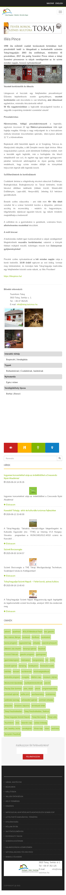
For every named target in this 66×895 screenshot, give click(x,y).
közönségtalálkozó (41, 671)
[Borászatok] (38, 448)
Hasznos (10, 806)
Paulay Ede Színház (13, 688)
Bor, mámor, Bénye (12, 637)
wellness (55, 728)
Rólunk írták (12, 827)
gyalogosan (41, 654)
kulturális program (12, 677)
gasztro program (27, 654)
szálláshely (50, 694)
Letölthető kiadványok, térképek (21, 817)
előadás (36, 642)
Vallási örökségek (14, 796)
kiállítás (8, 671)
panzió (47, 682)
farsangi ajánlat (29, 648)
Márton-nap (36, 677)
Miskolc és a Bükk (14, 857)
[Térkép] (52, 448)
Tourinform (9, 722)
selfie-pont (25, 694)
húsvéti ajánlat (11, 665)
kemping (22, 665)
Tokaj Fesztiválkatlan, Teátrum (36, 711)
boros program (11, 642)
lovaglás (25, 677)
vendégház (27, 728)
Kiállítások (11, 792)
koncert (16, 671)
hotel (52, 660)
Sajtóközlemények (14, 831)
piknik (37, 688)
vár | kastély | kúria (12, 728)
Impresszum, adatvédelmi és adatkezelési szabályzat (30, 812)
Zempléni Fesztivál (12, 734)
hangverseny (38, 660)
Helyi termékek (13, 801)
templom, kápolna (22, 705)
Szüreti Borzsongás (13, 549)
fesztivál (41, 648)
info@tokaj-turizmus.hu (27, 304)
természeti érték (38, 705)
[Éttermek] (24, 448)
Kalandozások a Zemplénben (19, 847)
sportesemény (38, 694)
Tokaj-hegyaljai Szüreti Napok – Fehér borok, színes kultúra (31, 581)
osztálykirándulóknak (33, 682)
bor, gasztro (49, 631)
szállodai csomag (12, 699)
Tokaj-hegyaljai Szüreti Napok (17, 717)
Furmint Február (11, 654)
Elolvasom (10, 504)
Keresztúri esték (47, 665)
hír (47, 660)
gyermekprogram (12, 660)
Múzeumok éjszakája (13, 682)
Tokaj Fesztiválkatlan (13, 711)
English (59, 3)
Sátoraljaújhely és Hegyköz (19, 852)
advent (7, 631)
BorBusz (35, 637)
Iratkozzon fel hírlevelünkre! (32, 745)
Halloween (25, 660)
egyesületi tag (25, 642)
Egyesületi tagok (14, 836)
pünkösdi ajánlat (11, 694)
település (8, 705)
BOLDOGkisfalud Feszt (32, 631)
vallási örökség (40, 722)
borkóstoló (45, 637)
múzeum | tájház (50, 677)
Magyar (50, 3)
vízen (47, 728)
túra (17, 722)
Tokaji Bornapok (38, 717)
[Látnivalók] (11, 448)
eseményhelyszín (49, 642)
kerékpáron (33, 665)
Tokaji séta (52, 717)
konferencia (26, 671)
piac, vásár (28, 688)
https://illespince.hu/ (13, 276)
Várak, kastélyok (14, 782)
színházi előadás (46, 699)
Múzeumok (10, 787)
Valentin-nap (26, 722)
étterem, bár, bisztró (13, 648)
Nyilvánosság (12, 822)
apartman (17, 631)
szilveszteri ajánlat (29, 699)
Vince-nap (38, 728)
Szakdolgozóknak (14, 841)
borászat (26, 637)
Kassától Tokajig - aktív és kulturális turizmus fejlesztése (30, 510)
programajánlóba (49, 688)
